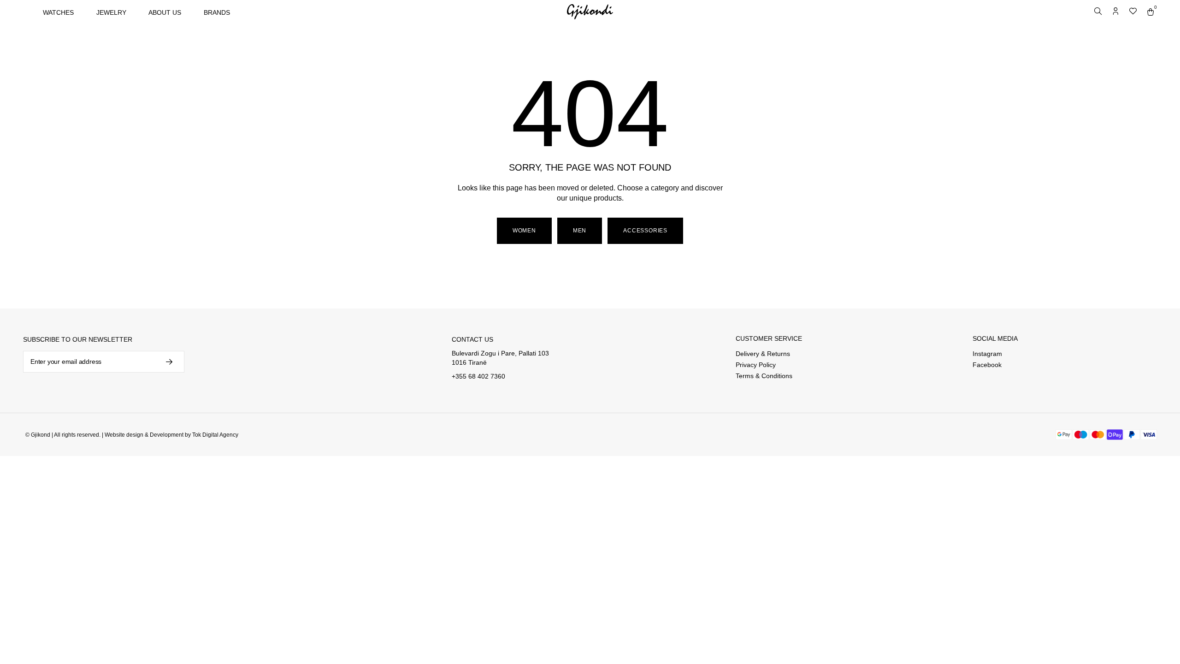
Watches (58, 12)
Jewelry (111, 12)
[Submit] (168, 362)
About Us (164, 12)
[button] (579, 231)
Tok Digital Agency (215, 435)
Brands (217, 12)
